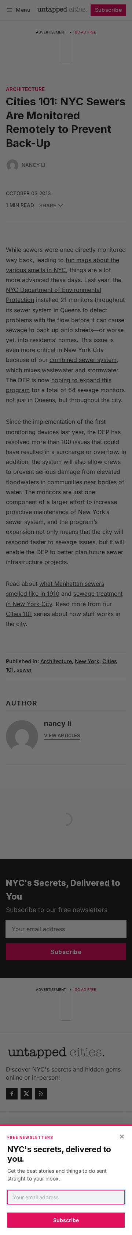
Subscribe (66, 1220)
